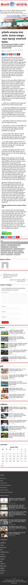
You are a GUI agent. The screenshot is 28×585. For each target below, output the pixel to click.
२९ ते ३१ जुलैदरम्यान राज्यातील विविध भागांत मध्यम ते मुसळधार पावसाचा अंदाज (18, 352)
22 (21, 459)
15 (21, 456)
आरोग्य (2, 545)
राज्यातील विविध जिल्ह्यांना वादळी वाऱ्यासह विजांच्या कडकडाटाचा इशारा (18, 357)
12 (10, 456)
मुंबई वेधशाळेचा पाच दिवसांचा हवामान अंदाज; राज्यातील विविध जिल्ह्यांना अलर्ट (17, 338)
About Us (3, 478)
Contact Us (3, 483)
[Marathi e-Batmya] (14, 4)
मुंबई (1, 561)
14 (17, 456)
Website (4, 317)
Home (3, 10)
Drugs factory (4, 247)
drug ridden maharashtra (14, 245)
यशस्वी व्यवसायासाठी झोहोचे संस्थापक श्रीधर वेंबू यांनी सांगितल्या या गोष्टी (18, 421)
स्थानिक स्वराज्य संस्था (9, 254)
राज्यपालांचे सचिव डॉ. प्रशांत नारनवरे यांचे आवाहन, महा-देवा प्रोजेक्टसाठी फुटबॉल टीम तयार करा (10, 275)
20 (14, 459)
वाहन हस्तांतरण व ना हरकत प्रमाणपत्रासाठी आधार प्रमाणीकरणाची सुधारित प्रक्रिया (18, 383)
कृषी (1, 550)
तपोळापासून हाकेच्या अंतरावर (19, 252)
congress (3, 245)
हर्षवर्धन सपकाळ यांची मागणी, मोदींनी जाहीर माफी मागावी (17, 280)
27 (14, 461)
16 (25, 456)
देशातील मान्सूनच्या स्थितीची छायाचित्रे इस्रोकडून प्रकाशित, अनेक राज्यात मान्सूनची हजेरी (18, 345)
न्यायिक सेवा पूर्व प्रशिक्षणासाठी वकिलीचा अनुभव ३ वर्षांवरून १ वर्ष (17, 500)
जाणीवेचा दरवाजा (4, 552)
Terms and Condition (6, 492)
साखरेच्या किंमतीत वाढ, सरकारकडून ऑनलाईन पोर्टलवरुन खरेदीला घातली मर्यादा (18, 408)
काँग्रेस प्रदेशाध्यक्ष (3, 252)
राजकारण (8, 10)
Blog (1, 480)
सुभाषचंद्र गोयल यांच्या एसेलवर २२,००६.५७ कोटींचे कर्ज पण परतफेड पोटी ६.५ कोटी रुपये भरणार (17, 415)
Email (4, 311)
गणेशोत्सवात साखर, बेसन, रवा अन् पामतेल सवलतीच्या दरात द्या (17, 369)
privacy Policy (4, 490)
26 (10, 461)
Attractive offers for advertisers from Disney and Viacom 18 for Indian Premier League (13, 243)
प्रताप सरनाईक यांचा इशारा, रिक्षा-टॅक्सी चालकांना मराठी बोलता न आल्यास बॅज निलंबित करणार (17, 396)
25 (6, 461)
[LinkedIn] (15, 578)
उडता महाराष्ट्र (14, 250)
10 (3, 456)
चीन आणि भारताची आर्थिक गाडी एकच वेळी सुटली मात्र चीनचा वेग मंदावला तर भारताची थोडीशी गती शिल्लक (17, 435)
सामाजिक (2, 571)
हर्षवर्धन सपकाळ (17, 254)
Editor (4, 50)
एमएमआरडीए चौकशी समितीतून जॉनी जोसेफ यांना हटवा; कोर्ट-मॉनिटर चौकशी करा (18, 376)
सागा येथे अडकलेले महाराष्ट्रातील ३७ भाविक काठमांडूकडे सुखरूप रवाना (17, 521)
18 (6, 459)
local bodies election (19, 248)
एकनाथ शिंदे (20, 250)
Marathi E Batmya (5, 485)
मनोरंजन (2, 559)
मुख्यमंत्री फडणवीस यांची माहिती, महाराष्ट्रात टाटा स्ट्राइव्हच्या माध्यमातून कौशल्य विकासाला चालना (18, 428)
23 (25, 459)
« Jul (2, 465)
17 (3, 459)
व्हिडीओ (2, 568)
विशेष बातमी (3, 566)
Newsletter (3, 487)
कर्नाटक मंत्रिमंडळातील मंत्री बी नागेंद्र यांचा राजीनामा (17, 533)
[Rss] (12, 578)
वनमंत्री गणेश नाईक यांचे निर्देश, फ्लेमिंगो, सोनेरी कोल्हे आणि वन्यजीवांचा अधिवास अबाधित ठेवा (17, 332)
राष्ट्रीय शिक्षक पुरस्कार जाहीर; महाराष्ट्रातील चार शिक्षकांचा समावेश (17, 389)
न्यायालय (2, 554)
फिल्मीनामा (3, 557)
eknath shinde (13, 247)
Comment (5, 292)
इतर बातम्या (3, 547)
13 (14, 456)
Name (4, 306)
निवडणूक (2, 254)
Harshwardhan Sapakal (6, 248)
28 (17, 461)
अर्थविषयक (3, 543)
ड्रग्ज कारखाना (11, 252)
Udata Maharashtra (5, 250)
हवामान (2, 573)
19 (10, 459)
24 (3, 461)
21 (17, 459)
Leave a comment (7, 51)
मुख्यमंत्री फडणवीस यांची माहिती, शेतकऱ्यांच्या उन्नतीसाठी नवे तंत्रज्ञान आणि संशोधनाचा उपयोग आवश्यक (18, 514)
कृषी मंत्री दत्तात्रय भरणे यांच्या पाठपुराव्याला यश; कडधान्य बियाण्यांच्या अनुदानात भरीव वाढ (17, 506)
